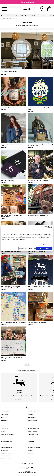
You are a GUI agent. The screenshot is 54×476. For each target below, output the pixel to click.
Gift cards (3, 431)
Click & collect (4, 420)
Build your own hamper (6, 453)
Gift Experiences (31, 444)
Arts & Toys (33, 29)
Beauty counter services (6, 447)
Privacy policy (4, 425)
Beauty (14, 29)
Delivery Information (31, 472)
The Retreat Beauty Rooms (34, 447)
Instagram (25, 463)
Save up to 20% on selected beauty (27, 1)
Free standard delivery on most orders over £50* (12, 15)
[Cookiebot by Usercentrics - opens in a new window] (46, 227)
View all (27, 364)
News (9, 29)
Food (26, 29)
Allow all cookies (44, 248)
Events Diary (31, 453)
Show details (46, 244)
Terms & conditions (5, 423)
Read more (3, 74)
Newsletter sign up (32, 437)
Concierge (41, 29)
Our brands (30, 425)
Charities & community (33, 428)
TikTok (28, 463)
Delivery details (4, 414)
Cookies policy (4, 428)
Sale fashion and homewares (7, 434)
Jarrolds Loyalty (4, 444)
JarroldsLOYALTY (19, 392)
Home (47, 29)
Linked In (32, 463)
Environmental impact (33, 434)
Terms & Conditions (22, 472)
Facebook (21, 463)
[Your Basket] (49, 9)
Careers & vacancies (32, 431)
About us (30, 423)
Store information (32, 417)
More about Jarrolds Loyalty (19, 399)
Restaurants (30, 450)
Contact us (30, 414)
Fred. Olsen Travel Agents (7, 456)
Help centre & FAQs (32, 420)
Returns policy (4, 417)
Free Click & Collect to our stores (32, 15)
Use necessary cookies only (26, 248)
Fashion (20, 29)
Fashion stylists (4, 450)
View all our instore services (7, 458)
